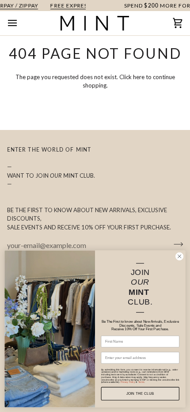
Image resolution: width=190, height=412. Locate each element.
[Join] (175, 244)
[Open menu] (20, 23)
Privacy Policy (128, 382)
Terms (141, 382)
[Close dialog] (179, 256)
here (138, 76)
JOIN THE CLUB (140, 394)
